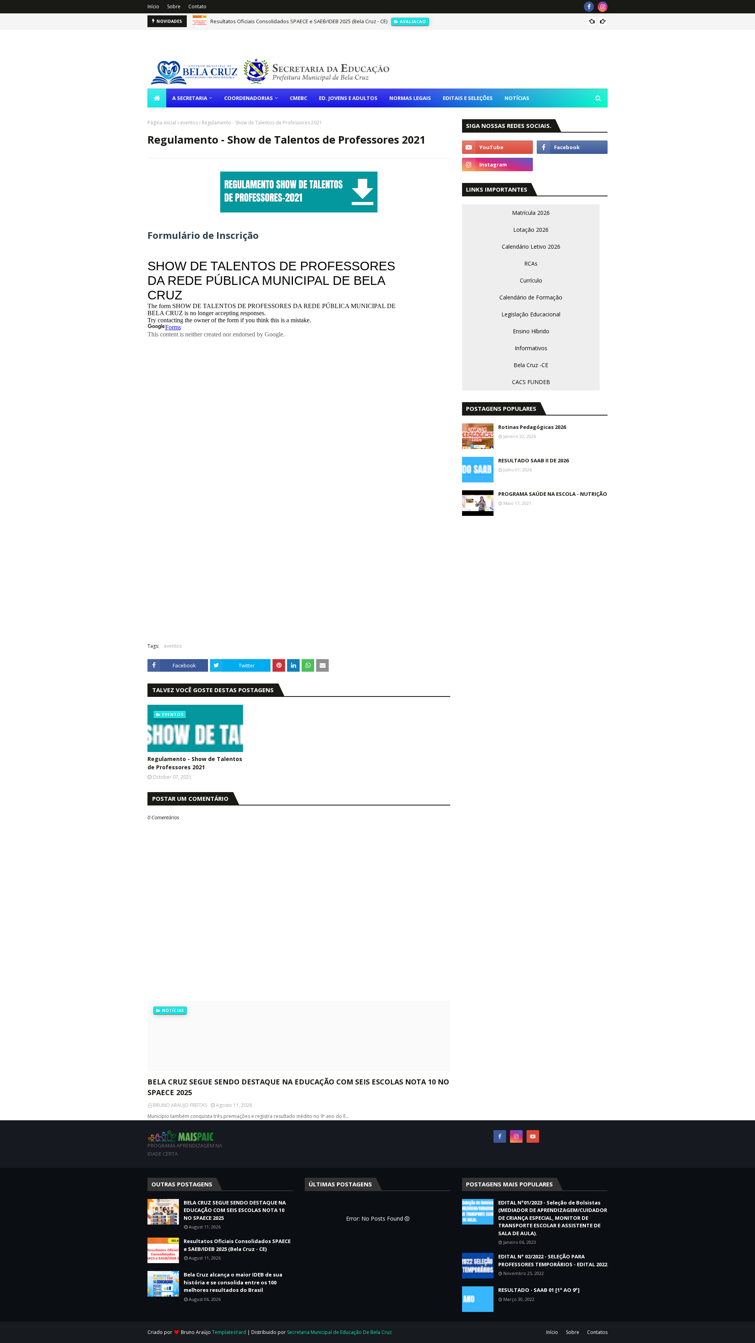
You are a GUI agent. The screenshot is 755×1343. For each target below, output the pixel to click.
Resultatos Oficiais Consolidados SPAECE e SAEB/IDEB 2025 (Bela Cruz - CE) (298, 21)
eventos (189, 122)
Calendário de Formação (530, 297)
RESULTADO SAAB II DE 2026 (533, 460)
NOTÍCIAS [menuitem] (517, 98)
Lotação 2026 (531, 229)
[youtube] (497, 147)
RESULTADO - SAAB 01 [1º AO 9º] (539, 1289)
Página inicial (161, 122)
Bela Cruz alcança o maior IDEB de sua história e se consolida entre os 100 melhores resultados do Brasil (233, 1282)
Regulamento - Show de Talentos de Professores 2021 (194, 763)
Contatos (597, 1332)
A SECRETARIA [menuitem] (189, 98)
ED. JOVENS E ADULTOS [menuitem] (348, 98)
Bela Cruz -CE (531, 365)
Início (153, 6)
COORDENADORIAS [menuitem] (248, 98)
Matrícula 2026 (531, 212)
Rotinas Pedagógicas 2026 (532, 426)
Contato (197, 6)
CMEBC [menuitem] (298, 98)
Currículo (531, 280)
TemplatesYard (229, 1332)
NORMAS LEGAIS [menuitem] (410, 98)
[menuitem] (156, 98)
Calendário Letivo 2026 (531, 246)
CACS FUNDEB (531, 382)
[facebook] (589, 7)
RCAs (531, 263)
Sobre (173, 6)
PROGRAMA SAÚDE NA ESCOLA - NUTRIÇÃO (552, 493)
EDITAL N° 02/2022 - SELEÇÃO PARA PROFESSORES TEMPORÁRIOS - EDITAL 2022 (552, 1260)
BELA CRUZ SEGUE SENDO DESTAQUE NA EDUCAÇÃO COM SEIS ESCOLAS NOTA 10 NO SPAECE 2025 (298, 1087)
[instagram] (603, 7)
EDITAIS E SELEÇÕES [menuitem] (468, 98)
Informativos (531, 348)
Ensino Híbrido (531, 331)
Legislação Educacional (530, 314)
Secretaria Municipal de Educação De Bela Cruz (339, 1332)
